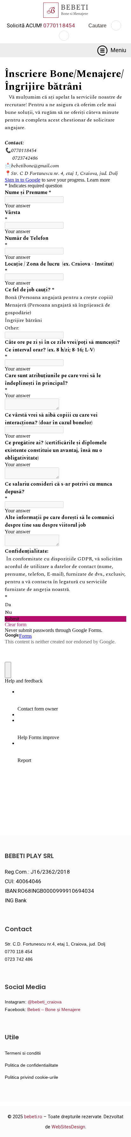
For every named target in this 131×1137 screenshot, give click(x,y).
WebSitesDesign (68, 1127)
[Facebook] (116, 25)
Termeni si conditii (23, 1053)
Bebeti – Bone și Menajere (53, 1009)
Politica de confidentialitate (31, 1065)
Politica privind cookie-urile (31, 1077)
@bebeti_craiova (45, 1001)
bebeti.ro (33, 1117)
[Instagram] (64, 36)
